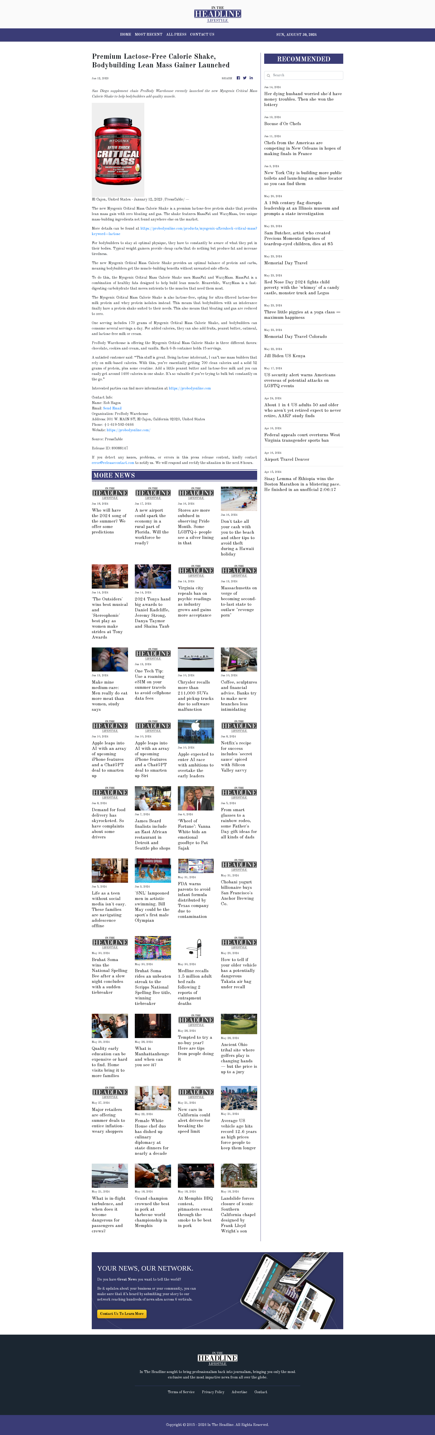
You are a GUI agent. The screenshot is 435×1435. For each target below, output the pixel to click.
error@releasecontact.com (113, 463)
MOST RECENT (148, 35)
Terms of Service (181, 1392)
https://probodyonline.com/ (128, 430)
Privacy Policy (213, 1392)
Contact (260, 1392)
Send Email (112, 408)
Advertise (239, 1392)
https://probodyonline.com (190, 388)
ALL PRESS (176, 35)
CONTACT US (202, 35)
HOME (125, 35)
